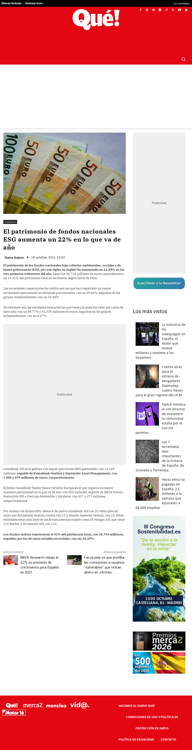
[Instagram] (147, 10)
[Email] (106, 593)
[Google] (186, 10)
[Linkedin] (95, 593)
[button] (183, 59)
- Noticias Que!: (33, 3)
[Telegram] (160, 10)
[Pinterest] (63, 593)
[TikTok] (166, 10)
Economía (10, 221)
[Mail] (153, 10)
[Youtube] (179, 10)
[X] (173, 10)
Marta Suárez (14, 257)
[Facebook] (140, 10)
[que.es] (96, 19)
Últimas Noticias (11, 3)
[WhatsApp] (73, 593)
